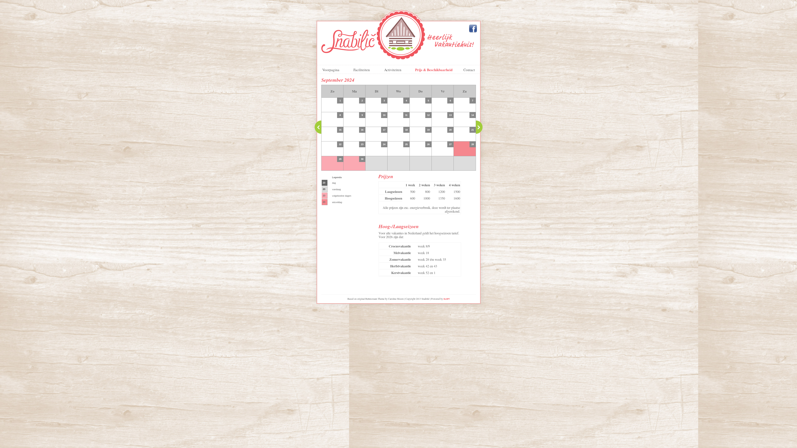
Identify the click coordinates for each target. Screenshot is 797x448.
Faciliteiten (361, 69)
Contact (469, 69)
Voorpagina (330, 69)
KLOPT (447, 299)
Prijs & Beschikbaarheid (433, 69)
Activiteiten (392, 69)
